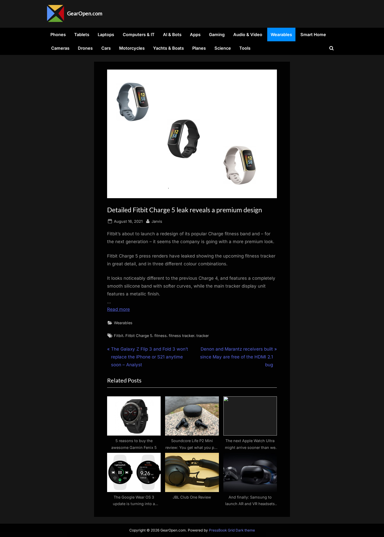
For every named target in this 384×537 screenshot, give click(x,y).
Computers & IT (139, 34)
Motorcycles (132, 48)
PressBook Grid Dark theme (232, 530)
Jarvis (157, 221)
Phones (58, 34)
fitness (160, 335)
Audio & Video (247, 34)
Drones (85, 48)
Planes (199, 48)
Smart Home (313, 34)
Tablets (81, 34)
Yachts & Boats (168, 48)
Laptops (106, 34)
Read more (118, 309)
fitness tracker (181, 335)
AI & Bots (172, 34)
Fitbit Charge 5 (138, 335)
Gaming (217, 34)
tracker (202, 335)
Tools (245, 48)
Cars (106, 48)
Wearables (281, 34)
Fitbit (118, 335)
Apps (195, 34)
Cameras (60, 48)
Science (222, 48)
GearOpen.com (84, 13)
